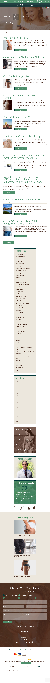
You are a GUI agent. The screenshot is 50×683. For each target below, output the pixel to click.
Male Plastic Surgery (21, 326)
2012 (17, 412)
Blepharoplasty (19, 261)
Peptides (18, 342)
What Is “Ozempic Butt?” (16, 37)
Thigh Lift (18, 360)
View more (20, 50)
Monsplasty (18, 333)
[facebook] (20, 5)
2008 (17, 421)
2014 (17, 407)
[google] (26, 5)
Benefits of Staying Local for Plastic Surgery (22, 200)
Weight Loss (19, 370)
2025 (17, 381)
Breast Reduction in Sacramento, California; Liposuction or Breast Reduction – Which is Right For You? (22, 179)
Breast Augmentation (21, 266)
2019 (17, 395)
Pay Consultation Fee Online (34, 650)
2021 (17, 391)
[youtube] (29, 5)
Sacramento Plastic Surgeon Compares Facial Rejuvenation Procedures (24, 156)
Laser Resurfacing (20, 312)
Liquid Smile (18, 322)
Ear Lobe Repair (19, 291)
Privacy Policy (29, 661)
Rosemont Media (33, 666)
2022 (17, 388)
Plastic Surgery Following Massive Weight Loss (24, 348)
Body (19, 444)
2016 (17, 402)
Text (40, 2)
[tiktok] (32, 5)
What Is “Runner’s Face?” (16, 117)
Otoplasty (18, 340)
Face (19, 434)
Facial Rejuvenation (20, 298)
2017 (17, 400)
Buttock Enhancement (21, 282)
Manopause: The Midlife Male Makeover (24, 56)
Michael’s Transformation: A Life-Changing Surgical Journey (21, 222)
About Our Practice (20, 256)
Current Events (19, 289)
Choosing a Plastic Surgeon (22, 284)
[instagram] (18, 5)
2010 (17, 416)
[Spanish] (46, 7)
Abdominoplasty (20, 254)
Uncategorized (19, 367)
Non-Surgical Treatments (22, 338)
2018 (17, 398)
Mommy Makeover (20, 331)
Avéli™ (17, 259)
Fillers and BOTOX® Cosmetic (23, 303)
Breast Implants (19, 273)
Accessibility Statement (26, 663)
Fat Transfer (19, 301)
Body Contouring (20, 263)
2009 (17, 419)
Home (4, 33)
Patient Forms (15, 650)
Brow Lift (18, 277)
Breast (20, 439)
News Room (18, 335)
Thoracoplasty (19, 363)
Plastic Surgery (19, 345)
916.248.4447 (26, 630)
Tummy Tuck (19, 365)
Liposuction (18, 319)
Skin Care (18, 358)
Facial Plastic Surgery (21, 296)
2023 (17, 386)
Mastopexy (18, 328)
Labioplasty (18, 310)
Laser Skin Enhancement (22, 315)
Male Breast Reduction (21, 324)
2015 (17, 405)
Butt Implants (19, 280)
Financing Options (23, 650)
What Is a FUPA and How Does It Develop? (20, 96)
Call (37, 2)
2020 (17, 393)
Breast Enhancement (21, 270)
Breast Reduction (20, 275)
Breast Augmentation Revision (23, 268)
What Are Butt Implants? (16, 76)
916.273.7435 (26, 631)
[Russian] (48, 7)
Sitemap (34, 661)
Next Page (9, 243)
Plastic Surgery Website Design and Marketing (19, 666)
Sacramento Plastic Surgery (22, 356)
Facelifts (18, 294)
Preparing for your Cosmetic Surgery (25, 351)
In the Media (19, 305)
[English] (43, 7)
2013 (17, 409)
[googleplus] (29, 508)
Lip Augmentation (20, 317)
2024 (17, 384)
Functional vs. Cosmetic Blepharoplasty (24, 136)
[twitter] (23, 5)
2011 (17, 414)
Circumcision (19, 287)
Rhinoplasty (18, 353)
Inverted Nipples (20, 308)
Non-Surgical (23, 449)
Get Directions (24, 639)
